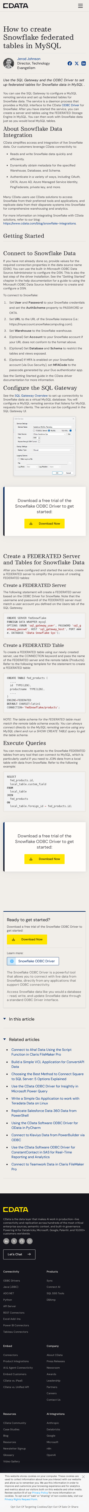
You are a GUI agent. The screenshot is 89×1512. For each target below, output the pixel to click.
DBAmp (51, 1300)
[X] (14, 1241)
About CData (55, 1355)
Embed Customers (14, 1374)
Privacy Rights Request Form (21, 1499)
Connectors (10, 1355)
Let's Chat (15, 1254)
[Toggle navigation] (80, 5)
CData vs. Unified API (16, 1387)
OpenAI (51, 1455)
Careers (52, 1393)
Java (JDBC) (10, 1287)
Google (51, 1435)
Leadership (53, 1380)
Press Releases (56, 1361)
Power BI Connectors (16, 1325)
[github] (22, 1241)
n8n (49, 1448)
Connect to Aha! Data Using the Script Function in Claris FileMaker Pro (41, 1052)
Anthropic (53, 1423)
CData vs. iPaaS (12, 1380)
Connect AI (53, 1287)
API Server (9, 1306)
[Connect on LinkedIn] (83, 63)
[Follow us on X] (77, 63)
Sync (50, 1280)
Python (7, 1300)
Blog (5, 1435)
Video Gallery (11, 1461)
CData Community (14, 1423)
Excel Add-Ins (12, 1319)
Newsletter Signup (14, 1448)
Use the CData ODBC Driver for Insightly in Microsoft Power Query (44, 1088)
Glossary (8, 1455)
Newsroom (53, 1367)
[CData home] (19, 5)
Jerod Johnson (28, 59)
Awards (51, 1374)
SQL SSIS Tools (55, 1293)
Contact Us (53, 1399)
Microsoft (52, 1442)
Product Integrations (16, 1361)
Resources (9, 1442)
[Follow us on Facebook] (70, 63)
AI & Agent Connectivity (18, 1367)
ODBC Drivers (11, 1280)
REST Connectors (13, 1312)
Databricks (53, 1429)
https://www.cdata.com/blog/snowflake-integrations (39, 223)
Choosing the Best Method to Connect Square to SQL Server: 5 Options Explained (47, 1076)
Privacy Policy (40, 1492)
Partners (52, 1387)
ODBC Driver (70, 105)
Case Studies (11, 1429)
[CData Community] (30, 1241)
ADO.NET (8, 1293)
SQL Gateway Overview (31, 396)
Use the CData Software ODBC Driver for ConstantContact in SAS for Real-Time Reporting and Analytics (43, 1152)
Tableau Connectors (15, 1332)
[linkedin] (6, 1241)
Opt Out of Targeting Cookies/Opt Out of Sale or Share (44, 1507)
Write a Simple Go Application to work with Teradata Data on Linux (45, 1100)
